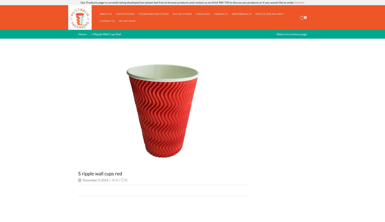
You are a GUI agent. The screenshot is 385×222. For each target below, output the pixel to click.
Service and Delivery (269, 14)
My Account (127, 21)
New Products (241, 14)
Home (82, 34)
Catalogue (203, 14)
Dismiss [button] (299, 2)
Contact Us (107, 21)
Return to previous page (292, 34)
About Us (106, 14)
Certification (125, 14)
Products (221, 14)
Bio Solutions (182, 14)
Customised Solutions (153, 14)
